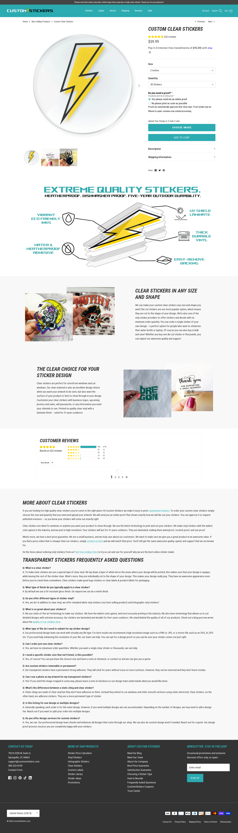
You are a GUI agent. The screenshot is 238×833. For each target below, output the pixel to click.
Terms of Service (210, 822)
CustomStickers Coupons (140, 786)
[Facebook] (9, 777)
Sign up (195, 778)
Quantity (153, 78)
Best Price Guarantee (138, 765)
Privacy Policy (180, 822)
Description (154, 148)
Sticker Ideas (74, 778)
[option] (82, 86)
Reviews (138, 10)
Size (150, 64)
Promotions (74, 782)
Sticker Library (75, 774)
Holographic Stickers (78, 761)
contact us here (95, 541)
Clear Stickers (75, 765)
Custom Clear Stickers (63, 21)
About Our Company (137, 761)
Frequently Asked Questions (141, 782)
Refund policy (225, 822)
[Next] (139, 86)
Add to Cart (182, 137)
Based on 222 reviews (51, 450)
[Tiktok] (25, 777)
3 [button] (118, 477)
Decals (113, 10)
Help (150, 10)
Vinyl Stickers (75, 757)
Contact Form (15, 770)
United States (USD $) (21, 813)
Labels (101, 10)
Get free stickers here (86, 552)
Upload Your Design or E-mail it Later (164, 121)
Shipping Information (159, 157)
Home (25, 21)
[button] (156, 36)
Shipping (125, 10)
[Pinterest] (20, 777)
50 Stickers (156, 84)
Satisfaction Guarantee (139, 770)
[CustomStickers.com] (30, 10)
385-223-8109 (15, 765)
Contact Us (167, 822)
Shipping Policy (195, 822)
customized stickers (158, 510)
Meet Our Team (135, 757)
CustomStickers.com (21, 821)
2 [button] (115, 477)
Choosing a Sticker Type (139, 774)
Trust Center (133, 790)
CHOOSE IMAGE (181, 127)
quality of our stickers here (46, 621)
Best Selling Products (41, 21)
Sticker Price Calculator (80, 753)
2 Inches (154, 70)
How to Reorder (135, 778)
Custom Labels (75, 770)
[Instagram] (15, 777)
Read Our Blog (134, 753)
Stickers (89, 10)
